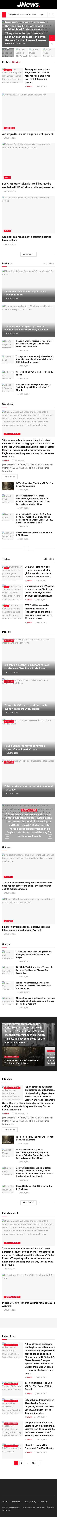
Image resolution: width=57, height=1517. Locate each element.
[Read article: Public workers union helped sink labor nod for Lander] (28, 778)
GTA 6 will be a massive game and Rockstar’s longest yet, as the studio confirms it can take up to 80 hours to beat (38, 612)
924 (33, 1463)
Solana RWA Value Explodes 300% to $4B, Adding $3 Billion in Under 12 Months (33, 387)
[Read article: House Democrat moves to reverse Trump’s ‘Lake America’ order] (28, 737)
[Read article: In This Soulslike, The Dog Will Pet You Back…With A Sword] (8, 486)
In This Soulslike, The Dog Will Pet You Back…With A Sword (38, 1386)
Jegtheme (6, 1510)
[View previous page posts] (26, 549)
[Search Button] (53, 4)
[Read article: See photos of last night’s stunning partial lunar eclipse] (28, 215)
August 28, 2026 (40, 86)
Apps (51, 559)
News (7, 178)
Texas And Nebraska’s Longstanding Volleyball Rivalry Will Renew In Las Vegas (34, 955)
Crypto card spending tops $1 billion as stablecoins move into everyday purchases (26, 328)
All (45, 264)
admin (9, 43)
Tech (6, 567)
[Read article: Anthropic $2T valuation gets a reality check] (28, 112)
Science (8, 877)
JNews (11, 1507)
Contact (43, 1502)
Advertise (16, 1502)
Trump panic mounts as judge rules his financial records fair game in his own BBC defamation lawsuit (37, 76)
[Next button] (52, 38)
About (4, 1502)
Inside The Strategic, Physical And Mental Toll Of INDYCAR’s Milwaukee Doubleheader (33, 986)
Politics (9, 641)
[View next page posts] (31, 549)
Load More (28, 254)
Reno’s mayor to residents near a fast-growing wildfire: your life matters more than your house (34, 344)
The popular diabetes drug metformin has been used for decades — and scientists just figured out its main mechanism (27, 885)
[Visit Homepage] (28, 4)
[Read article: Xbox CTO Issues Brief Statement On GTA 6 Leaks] (8, 535)
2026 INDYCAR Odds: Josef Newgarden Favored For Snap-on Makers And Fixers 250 (35, 970)
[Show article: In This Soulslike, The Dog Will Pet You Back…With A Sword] (22, 52)
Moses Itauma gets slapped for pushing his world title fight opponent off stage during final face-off (35, 1001)
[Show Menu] (3, 4)
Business (8, 70)
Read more (11, 476)
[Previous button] (52, 44)
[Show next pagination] (40, 1463)
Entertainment (12, 434)
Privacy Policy (30, 1502)
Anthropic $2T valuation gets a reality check (27, 134)
